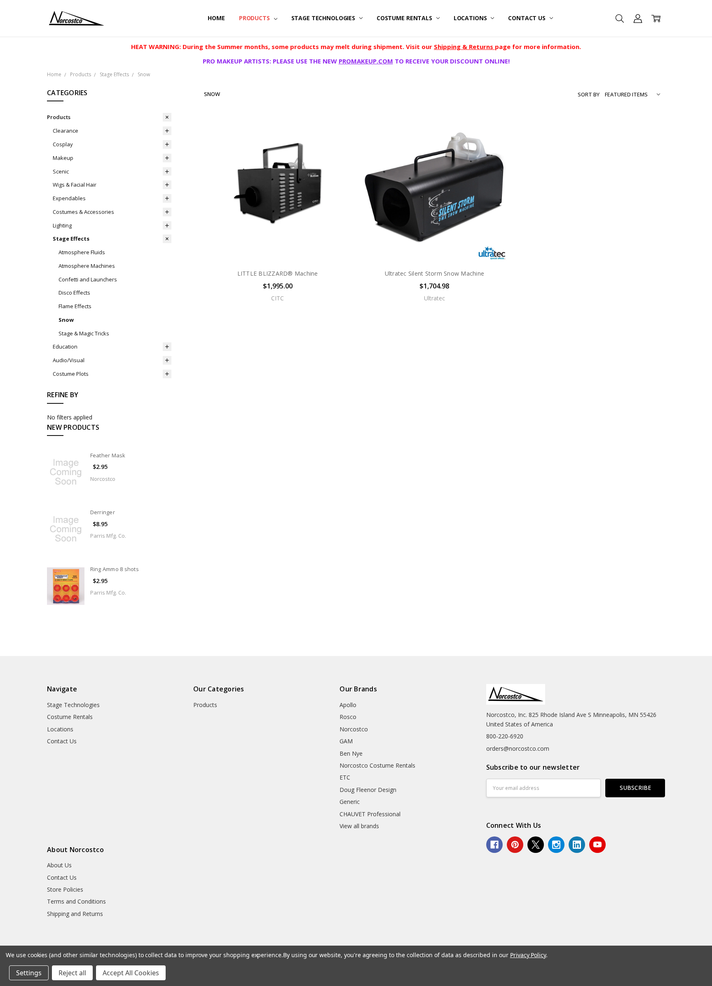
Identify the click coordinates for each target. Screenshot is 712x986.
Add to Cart (277, 227)
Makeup (63, 158)
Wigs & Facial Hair (74, 184)
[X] (535, 844)
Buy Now (277, 245)
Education (65, 346)
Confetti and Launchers (88, 279)
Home (216, 18)
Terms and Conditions (76, 901)
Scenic (61, 171)
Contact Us (527, 18)
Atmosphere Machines (87, 265)
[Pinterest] (515, 844)
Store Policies (65, 889)
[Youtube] (597, 844)
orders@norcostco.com (517, 748)
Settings (29, 972)
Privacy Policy (528, 955)
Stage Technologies (324, 18)
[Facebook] (494, 844)
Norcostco (354, 729)
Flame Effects (75, 306)
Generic (350, 802)
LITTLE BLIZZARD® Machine (277, 273)
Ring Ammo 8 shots (114, 569)
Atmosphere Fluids (82, 252)
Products (255, 18)
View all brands (359, 826)
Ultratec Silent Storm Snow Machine (435, 273)
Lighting (62, 225)
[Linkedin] (577, 844)
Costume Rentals (405, 18)
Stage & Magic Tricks (84, 333)
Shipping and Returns (75, 914)
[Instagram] (556, 844)
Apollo (348, 705)
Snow (66, 319)
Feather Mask (108, 455)
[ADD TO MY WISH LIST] (336, 155)
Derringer (102, 512)
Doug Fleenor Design (368, 790)
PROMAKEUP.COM (366, 61)
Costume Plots (71, 373)
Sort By (589, 94)
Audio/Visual (68, 360)
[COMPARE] (336, 142)
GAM (346, 741)
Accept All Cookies (131, 972)
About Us (59, 865)
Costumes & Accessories (83, 211)
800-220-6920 (504, 736)
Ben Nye (351, 753)
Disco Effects (74, 292)
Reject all (72, 972)
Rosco (348, 717)
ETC (345, 777)
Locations (471, 18)
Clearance (65, 130)
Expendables (69, 198)
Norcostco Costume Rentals (377, 765)
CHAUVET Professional (370, 814)
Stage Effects (71, 238)
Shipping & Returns (464, 46)
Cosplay (63, 144)
